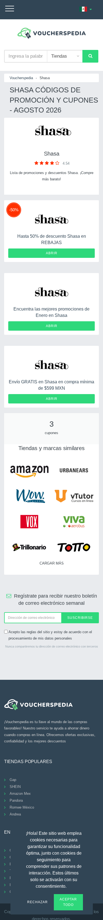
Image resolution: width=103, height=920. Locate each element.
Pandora (16, 800)
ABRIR (51, 253)
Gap (13, 780)
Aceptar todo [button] (68, 902)
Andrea (15, 814)
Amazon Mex (20, 793)
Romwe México (22, 807)
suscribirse (80, 618)
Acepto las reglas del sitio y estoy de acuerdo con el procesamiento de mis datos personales (50, 635)
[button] (70, 885)
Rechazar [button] (37, 902)
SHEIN (15, 787)
